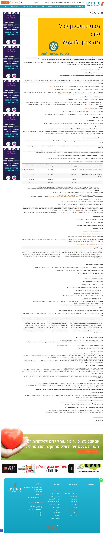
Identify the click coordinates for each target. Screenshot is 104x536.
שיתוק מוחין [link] (59, 6)
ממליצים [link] (57, 515)
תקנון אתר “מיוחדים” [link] (54, 504)
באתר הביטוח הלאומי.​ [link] (62, 345)
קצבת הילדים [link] (63, 92)
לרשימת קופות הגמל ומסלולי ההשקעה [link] (93, 231)
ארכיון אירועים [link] (67, 2)
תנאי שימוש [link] (56, 507)
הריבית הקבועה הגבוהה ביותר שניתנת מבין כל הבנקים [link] (62, 197)
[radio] (94, 418)
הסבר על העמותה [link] (55, 496)
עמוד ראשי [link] (81, 2)
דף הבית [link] (101, 10)
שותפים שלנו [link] (52, 2)
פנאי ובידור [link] (23, 6)
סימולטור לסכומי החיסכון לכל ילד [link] (91, 161)
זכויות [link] (43, 6)
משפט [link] (37, 6)
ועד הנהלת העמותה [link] (54, 499)
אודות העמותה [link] (75, 2)
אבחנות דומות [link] (50, 6)
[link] (1, 530)
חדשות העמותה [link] (59, 2)
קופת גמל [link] (59, 123)
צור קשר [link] (47, 2)
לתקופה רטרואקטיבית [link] (79, 201)
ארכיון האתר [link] (56, 510)
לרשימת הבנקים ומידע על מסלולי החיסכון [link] (92, 234)
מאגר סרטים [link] (73, 515)
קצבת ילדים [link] (52, 86)
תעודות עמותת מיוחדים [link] (53, 502)
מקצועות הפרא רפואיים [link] (68, 6)
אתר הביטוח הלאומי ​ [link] (78, 210)
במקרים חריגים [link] (69, 354)
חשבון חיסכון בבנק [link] (68, 123)
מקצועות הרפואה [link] (80, 6)
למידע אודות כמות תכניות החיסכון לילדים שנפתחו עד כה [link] (89, 244)
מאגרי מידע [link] (31, 6)
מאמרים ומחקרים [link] (14, 6)
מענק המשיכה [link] (58, 133)
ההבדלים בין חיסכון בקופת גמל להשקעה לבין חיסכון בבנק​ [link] (82, 237)
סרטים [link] (6, 6)
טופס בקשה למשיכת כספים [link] (40, 355)
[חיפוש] (22, 2)
